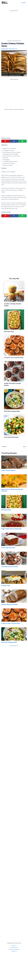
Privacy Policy (14, 947)
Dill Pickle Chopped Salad (12, 411)
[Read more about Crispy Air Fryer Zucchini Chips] (14, 345)
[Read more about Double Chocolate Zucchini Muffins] (14, 371)
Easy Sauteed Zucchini (11, 437)
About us (14, 945)
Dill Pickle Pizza (9, 331)
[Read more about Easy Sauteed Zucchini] (14, 425)
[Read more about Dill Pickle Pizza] (14, 319)
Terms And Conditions (14, 949)
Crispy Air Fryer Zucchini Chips (13, 357)
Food (16, 48)
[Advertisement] (14, 26)
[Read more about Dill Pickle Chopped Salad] (14, 399)
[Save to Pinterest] (5, 141)
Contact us (14, 951)
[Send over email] (22, 141)
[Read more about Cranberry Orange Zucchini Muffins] (14, 291)
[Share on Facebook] (14, 141)
